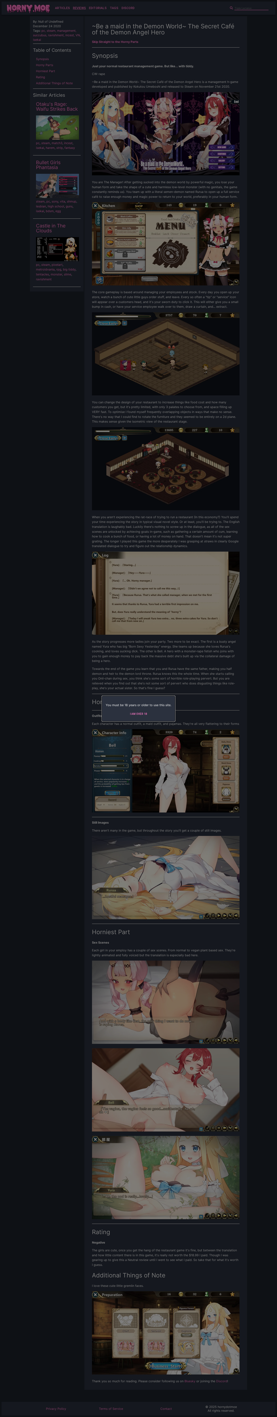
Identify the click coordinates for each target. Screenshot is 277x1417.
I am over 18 (138, 713)
